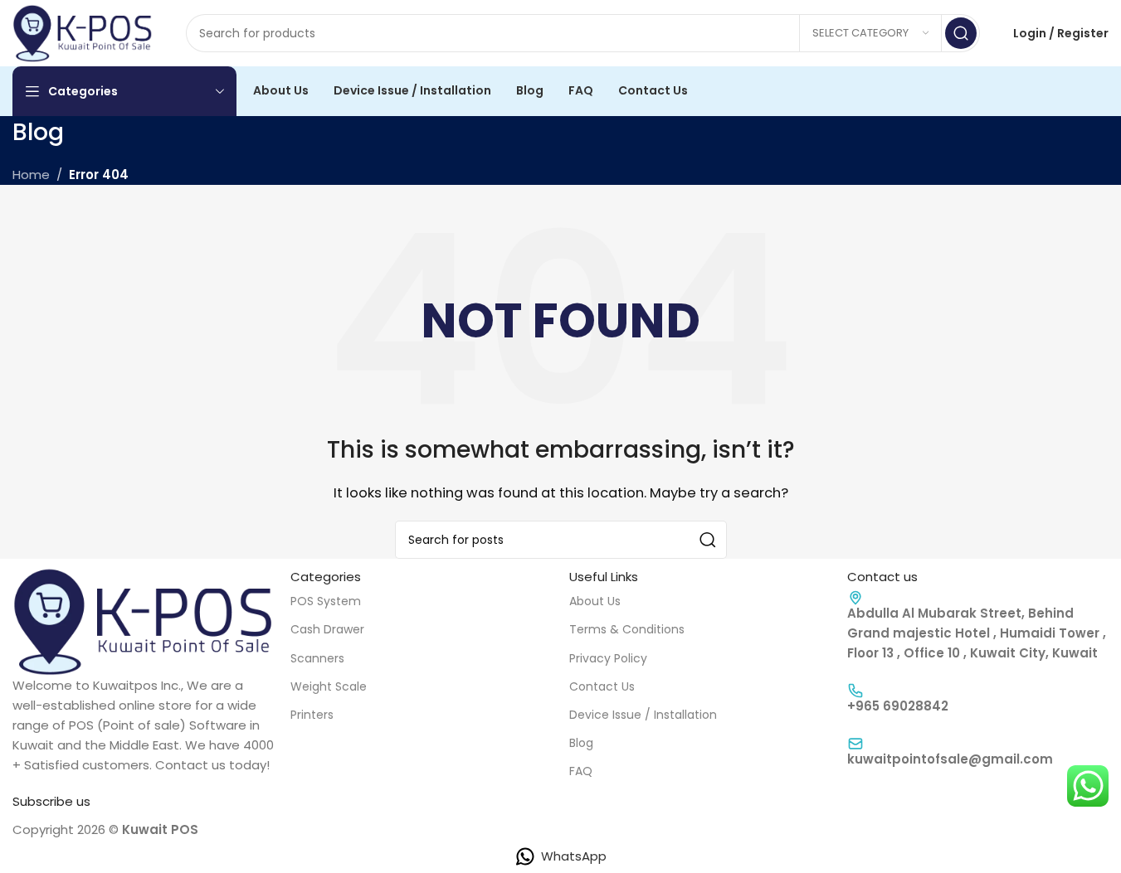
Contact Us (602, 686)
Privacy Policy (608, 658)
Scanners (317, 658)
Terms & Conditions (627, 629)
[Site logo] (82, 32)
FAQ (580, 771)
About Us (595, 601)
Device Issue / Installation (643, 714)
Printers (312, 714)
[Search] (961, 33)
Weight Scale (328, 686)
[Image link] (143, 620)
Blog (581, 743)
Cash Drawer (327, 629)
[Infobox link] (978, 698)
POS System (325, 601)
